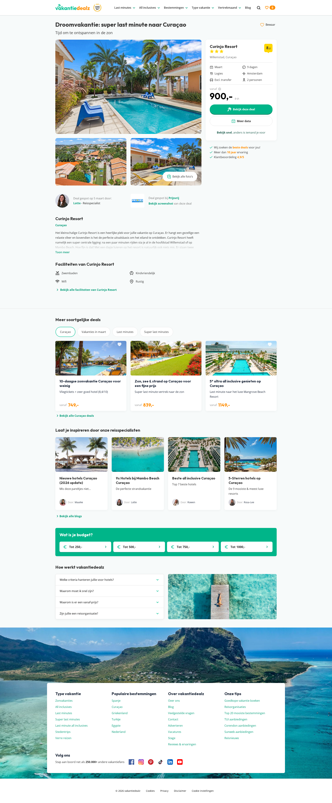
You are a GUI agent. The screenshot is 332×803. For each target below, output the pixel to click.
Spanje (116, 700)
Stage (171, 738)
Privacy (164, 790)
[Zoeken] (258, 7)
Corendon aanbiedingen (240, 725)
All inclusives (63, 707)
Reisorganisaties (235, 707)
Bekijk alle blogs (70, 516)
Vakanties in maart (94, 332)
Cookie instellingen (203, 790)
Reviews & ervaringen (182, 744)
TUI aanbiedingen (235, 719)
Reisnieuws (231, 738)
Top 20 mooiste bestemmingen (244, 713)
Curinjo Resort (223, 46)
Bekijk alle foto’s (182, 176)
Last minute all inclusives (71, 725)
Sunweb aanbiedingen (238, 732)
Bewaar (270, 25)
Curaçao (61, 225)
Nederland (119, 732)
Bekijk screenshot (161, 203)
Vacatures (174, 732)
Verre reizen (63, 738)
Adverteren (175, 725)
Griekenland (120, 713)
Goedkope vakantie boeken (242, 700)
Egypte (116, 725)
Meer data (244, 121)
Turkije (116, 719)
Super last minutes (156, 332)
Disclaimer (180, 790)
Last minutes (125, 332)
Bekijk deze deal (244, 109)
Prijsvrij (174, 198)
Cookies (150, 790)
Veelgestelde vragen (181, 713)
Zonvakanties (64, 700)
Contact (173, 719)
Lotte (77, 203)
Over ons (174, 700)
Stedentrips (63, 732)
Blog (171, 707)
